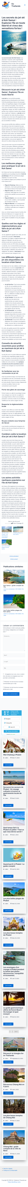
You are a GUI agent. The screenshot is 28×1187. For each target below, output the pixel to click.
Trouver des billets (13, 731)
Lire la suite (8, 765)
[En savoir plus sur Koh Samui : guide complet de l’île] (13, 576)
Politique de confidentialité (10, 1170)
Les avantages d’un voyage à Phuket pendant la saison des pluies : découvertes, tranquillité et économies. (13, 971)
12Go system (13, 734)
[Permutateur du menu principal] (24, 5)
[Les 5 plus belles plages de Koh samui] (7, 542)
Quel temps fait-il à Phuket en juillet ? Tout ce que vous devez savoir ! (13, 830)
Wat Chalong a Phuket (12, 755)
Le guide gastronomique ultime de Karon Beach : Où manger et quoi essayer (13, 1011)
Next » (16, 1031)
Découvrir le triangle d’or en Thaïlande (13, 1054)
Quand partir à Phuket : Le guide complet (13, 865)
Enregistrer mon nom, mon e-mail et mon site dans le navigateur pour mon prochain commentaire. (13, 676)
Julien (6, 757)
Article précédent (14, 556)
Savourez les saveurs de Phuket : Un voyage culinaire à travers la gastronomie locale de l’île (13, 791)
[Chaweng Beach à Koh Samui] (18, 529)
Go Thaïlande (15, 5)
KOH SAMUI (18, 589)
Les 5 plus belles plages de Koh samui (6, 547)
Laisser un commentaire (9, 589)
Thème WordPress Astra (14, 1182)
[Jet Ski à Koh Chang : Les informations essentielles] (7, 529)
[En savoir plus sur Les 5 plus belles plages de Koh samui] (13, 601)
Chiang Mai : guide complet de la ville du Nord (12, 1149)
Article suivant (14, 559)
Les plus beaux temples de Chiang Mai (13, 1116)
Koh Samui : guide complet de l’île (13, 586)
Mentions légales (7, 1168)
